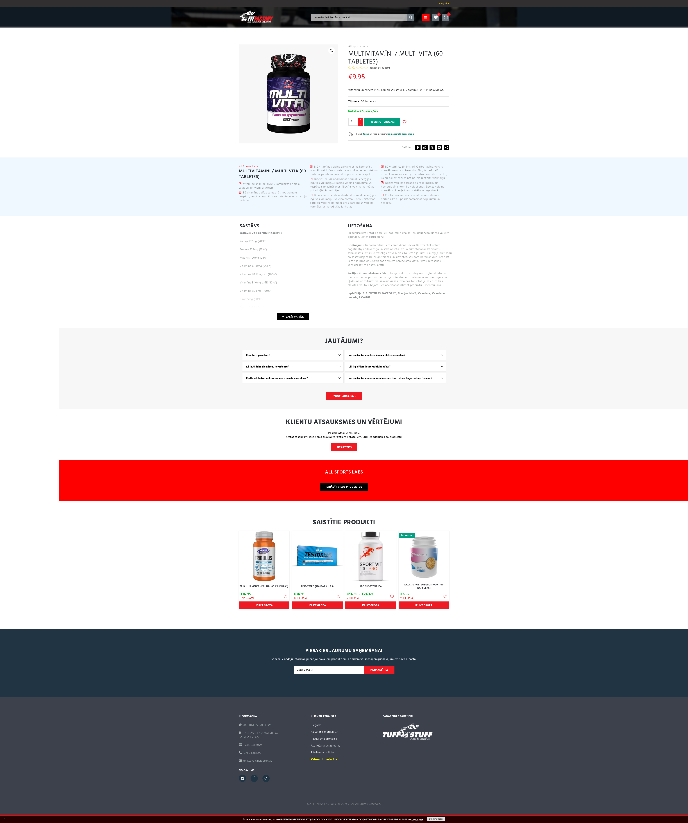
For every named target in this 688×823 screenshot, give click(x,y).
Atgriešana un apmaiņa (325, 745)
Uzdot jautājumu (344, 396)
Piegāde (316, 725)
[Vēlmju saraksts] (435, 17)
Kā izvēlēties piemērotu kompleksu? (267, 366)
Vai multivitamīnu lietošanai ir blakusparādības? (377, 355)
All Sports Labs (358, 46)
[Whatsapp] (425, 147)
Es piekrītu (436, 819)
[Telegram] (439, 147)
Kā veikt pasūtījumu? (324, 732)
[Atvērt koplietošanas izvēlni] (446, 147)
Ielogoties (444, 4)
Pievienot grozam (382, 121)
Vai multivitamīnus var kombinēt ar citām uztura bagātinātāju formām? (390, 378)
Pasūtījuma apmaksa (324, 739)
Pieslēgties (344, 447)
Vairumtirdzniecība (324, 759)
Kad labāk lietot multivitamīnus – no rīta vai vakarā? (277, 378)
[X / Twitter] (432, 147)
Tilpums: (354, 101)
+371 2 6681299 (251, 753)
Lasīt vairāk (295, 316)
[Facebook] (418, 147)
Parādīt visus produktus (344, 486)
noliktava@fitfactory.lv (257, 761)
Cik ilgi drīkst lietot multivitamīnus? (369, 366)
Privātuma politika (323, 752)
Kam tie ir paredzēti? (258, 355)
